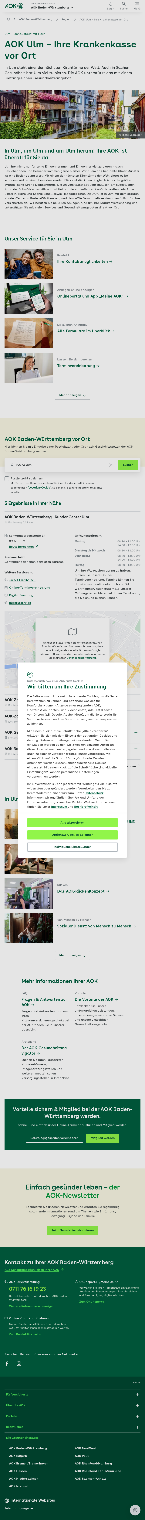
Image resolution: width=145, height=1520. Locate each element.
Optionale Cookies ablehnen (72, 834)
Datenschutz (94, 793)
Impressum (59, 806)
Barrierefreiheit (86, 806)
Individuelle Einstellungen (72, 847)
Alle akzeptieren (72, 822)
